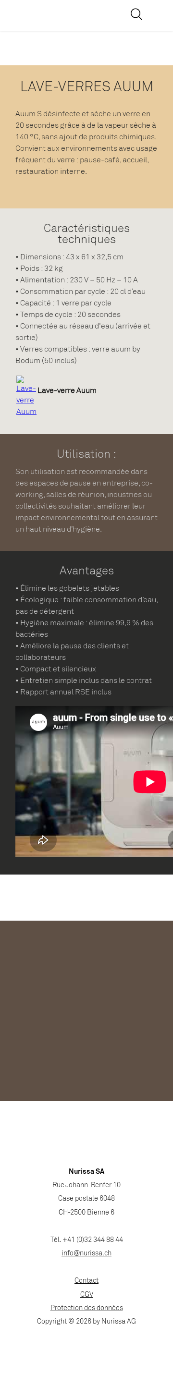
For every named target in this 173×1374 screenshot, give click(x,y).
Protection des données (86, 1308)
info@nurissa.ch (86, 1254)
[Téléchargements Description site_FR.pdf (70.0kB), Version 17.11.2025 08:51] (26, 411)
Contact (86, 1281)
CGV (86, 1295)
